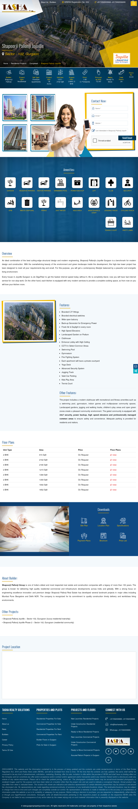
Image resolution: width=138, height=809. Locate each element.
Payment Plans (84, 540)
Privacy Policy (7, 745)
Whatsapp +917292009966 (119, 730)
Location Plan (103, 525)
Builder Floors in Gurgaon (46, 739)
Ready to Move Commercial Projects (85, 750)
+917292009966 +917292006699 (110, 2)
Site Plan (84, 525)
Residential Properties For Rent (49, 729)
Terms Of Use (7, 750)
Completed (34, 63)
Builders (53, 2)
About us (5, 724)
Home (5, 63)
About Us (44, 2)
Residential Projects (19, 63)
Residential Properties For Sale (49, 718)
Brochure (103, 540)
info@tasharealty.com (118, 724)
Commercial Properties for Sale (49, 724)
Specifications (123, 525)
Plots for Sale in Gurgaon (46, 745)
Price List (123, 540)
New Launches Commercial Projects (85, 737)
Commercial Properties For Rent (49, 734)
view (114, 454)
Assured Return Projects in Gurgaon (85, 755)
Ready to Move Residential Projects (85, 731)
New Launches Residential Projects (85, 718)
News (4, 729)
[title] (15, 108)
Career (4, 739)
